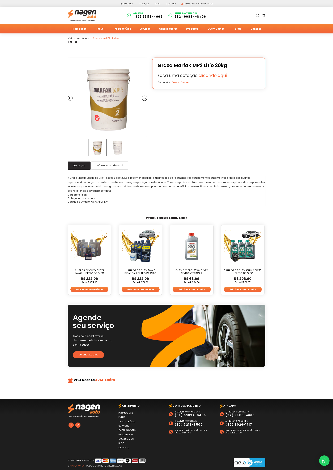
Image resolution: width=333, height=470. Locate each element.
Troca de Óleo (122, 29)
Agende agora (88, 354)
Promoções (79, 29)
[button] (324, 460)
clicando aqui (213, 75)
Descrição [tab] (79, 165)
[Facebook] (71, 425)
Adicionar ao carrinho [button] (89, 289)
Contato (171, 3)
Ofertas (185, 82)
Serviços (144, 3)
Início (70, 38)
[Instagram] (77, 425)
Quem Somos (216, 29)
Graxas (85, 38)
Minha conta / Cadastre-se (198, 3)
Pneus (100, 29)
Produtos (192, 29)
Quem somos (127, 3)
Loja (78, 38)
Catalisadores (168, 29)
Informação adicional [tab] (110, 165)
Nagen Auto (77, 465)
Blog (157, 3)
